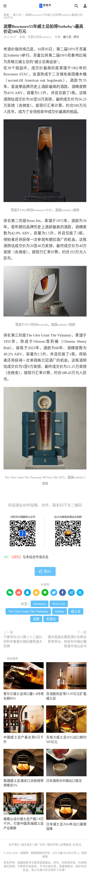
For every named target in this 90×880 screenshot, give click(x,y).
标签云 (77, 844)
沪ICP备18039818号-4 (66, 853)
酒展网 (45, 5)
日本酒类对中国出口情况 (64, 780)
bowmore (39, 604)
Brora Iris (58, 604)
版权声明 (52, 844)
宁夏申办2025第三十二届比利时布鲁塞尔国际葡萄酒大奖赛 (22, 641)
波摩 (36, 619)
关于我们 (14, 844)
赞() (47, 571)
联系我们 (27, 844)
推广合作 (39, 844)
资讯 (76, 37)
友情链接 (65, 844)
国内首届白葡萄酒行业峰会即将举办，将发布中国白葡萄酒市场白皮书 (67, 641)
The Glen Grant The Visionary (28, 611)
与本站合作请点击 (35, 557)
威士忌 (17, 15)
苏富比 (51, 619)
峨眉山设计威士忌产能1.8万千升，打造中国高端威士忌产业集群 (23, 823)
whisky (59, 611)
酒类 (6, 15)
